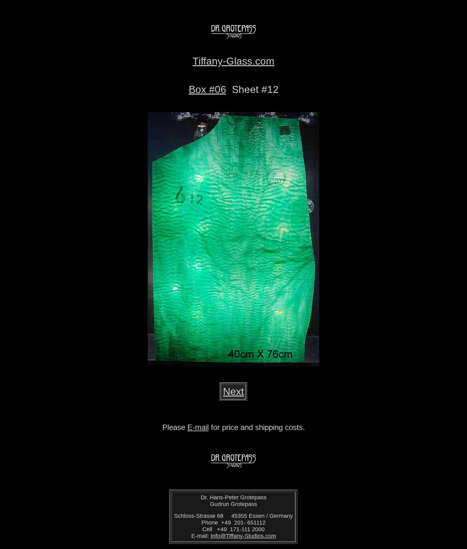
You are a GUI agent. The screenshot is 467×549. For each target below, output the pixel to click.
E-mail (198, 427)
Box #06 (207, 89)
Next (233, 391)
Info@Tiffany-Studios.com (243, 536)
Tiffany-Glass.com (233, 61)
